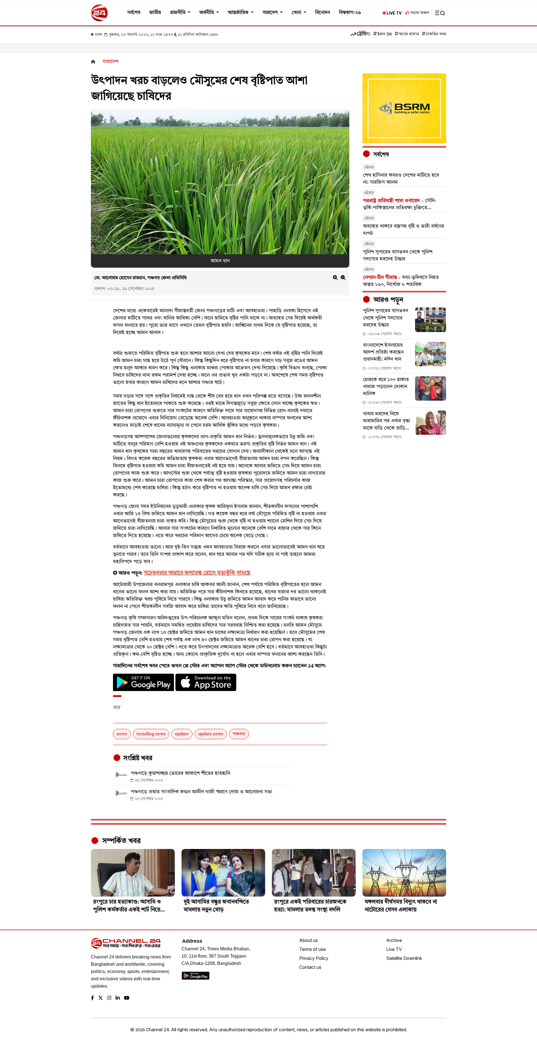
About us (308, 940)
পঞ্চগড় (239, 734)
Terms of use (312, 949)
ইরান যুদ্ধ (384, 34)
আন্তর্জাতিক (238, 12)
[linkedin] (118, 998)
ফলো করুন (419, 13)
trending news (151, 734)
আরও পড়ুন (387, 300)
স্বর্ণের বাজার (409, 34)
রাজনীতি (178, 12)
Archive (394, 940)
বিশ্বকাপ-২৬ (350, 12)
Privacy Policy (313, 958)
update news (210, 734)
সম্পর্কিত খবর (120, 841)
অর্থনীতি (207, 12)
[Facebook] (92, 998)
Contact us (310, 967)
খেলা (297, 12)
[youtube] (126, 998)
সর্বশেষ (133, 12)
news (122, 734)
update (182, 734)
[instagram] (109, 998)
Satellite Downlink (404, 958)
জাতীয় (155, 12)
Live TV (394, 949)
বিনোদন (322, 12)
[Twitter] (100, 998)
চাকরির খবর (436, 34)
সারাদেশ (271, 12)
